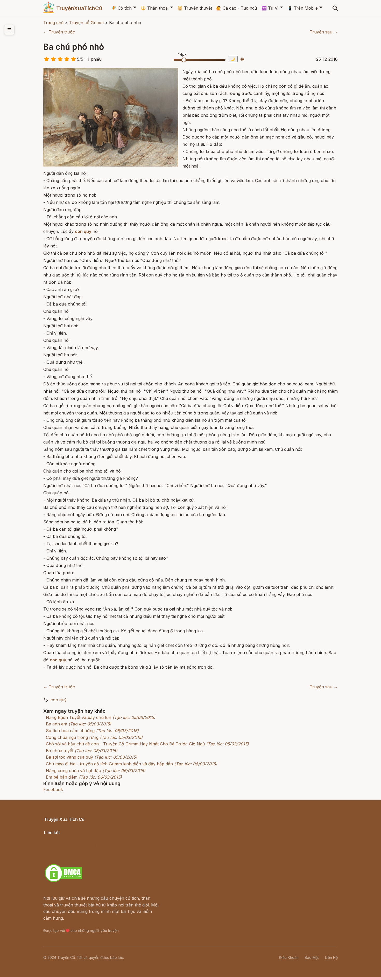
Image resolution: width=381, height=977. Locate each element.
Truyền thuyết (195, 8)
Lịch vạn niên (57, 838)
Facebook (53, 789)
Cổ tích (121, 8)
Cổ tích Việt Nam (60, 825)
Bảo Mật (312, 957)
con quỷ (59, 699)
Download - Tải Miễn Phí (68, 858)
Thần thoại (154, 8)
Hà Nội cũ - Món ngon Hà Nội (74, 845)
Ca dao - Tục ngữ (236, 8)
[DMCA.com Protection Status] (63, 881)
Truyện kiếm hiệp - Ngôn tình (73, 851)
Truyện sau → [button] (324, 31)
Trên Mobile (302, 8)
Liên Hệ (331, 957)
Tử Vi (270, 8)
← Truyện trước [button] (59, 31)
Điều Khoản (289, 957)
